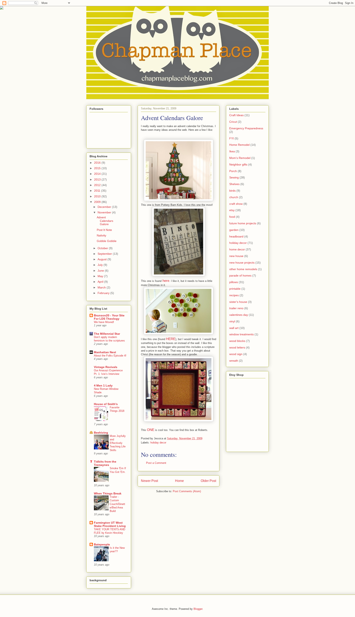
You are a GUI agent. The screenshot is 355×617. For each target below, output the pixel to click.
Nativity (101, 235)
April (101, 281)
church (233, 197)
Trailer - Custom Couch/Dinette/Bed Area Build (117, 504)
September (105, 253)
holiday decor (158, 442)
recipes (234, 295)
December (105, 206)
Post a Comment (156, 462)
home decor (237, 249)
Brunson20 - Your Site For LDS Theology (109, 317)
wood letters (237, 347)
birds (232, 190)
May (101, 276)
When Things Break (107, 493)
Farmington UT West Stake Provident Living (110, 524)
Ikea (232, 151)
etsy (232, 210)
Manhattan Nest (105, 352)
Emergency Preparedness (246, 128)
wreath (233, 360)
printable (235, 288)
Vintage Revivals (105, 367)
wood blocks (237, 341)
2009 (97, 202)
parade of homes (240, 275)
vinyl (232, 321)
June (101, 270)
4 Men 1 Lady (103, 385)
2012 (97, 185)
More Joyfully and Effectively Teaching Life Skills (118, 443)
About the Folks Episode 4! (110, 355)
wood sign (235, 354)
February (104, 293)
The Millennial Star (107, 333)
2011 (97, 190)
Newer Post (149, 481)
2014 (97, 173)
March (102, 287)
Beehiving (101, 432)
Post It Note (104, 230)
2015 (97, 168)
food (232, 216)
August (102, 259)
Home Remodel (239, 144)
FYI (231, 138)
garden (234, 230)
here (166, 281)
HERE (170, 339)
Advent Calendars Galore (105, 221)
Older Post (208, 481)
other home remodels (243, 269)
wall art (234, 328)
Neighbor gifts (238, 164)
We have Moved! (104, 322)
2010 (97, 196)
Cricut (233, 121)
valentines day (238, 314)
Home (179, 481)
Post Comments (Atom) (187, 491)
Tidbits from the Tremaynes (105, 463)
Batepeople (102, 544)
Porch (233, 171)
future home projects (242, 223)
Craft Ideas (236, 115)
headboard (236, 236)
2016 (97, 162)
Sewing (234, 177)
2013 (97, 179)
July (101, 264)
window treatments (241, 334)
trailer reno (236, 308)
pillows (233, 282)
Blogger (198, 608)
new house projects (242, 262)
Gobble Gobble (106, 241)
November (105, 212)
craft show (236, 203)
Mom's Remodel (239, 158)
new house (236, 256)
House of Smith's (106, 404)
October (103, 248)
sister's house (238, 301)
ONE (150, 430)
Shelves (234, 184)
